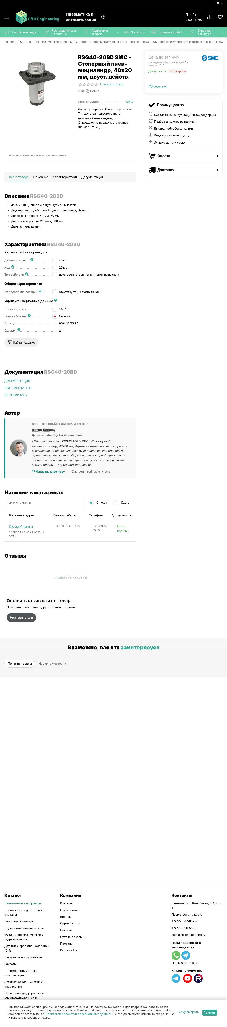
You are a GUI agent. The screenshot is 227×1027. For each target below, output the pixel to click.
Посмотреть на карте (187, 914)
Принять (210, 1012)
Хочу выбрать (189, 1012)
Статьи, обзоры (71, 937)
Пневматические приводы (23, 903)
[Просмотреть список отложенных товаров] (220, 17)
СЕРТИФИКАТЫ (15, 395)
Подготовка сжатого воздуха (24, 928)
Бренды (65, 916)
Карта (124, 502)
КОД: (81, 91)
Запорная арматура (18, 921)
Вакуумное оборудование (23, 957)
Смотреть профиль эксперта (91, 471)
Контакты (66, 903)
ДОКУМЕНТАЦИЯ (17, 381)
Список (101, 502)
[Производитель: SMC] (210, 58)
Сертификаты (70, 923)
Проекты (66, 943)
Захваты (10, 964)
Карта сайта (69, 950)
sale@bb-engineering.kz (189, 934)
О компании (69, 910)
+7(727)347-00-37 (184, 921)
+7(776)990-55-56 (184, 928)
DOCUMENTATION (17, 388)
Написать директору (50, 471)
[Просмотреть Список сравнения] (209, 17)
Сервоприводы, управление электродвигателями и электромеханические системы (27, 997)
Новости (66, 930)
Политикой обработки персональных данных (78, 1014)
